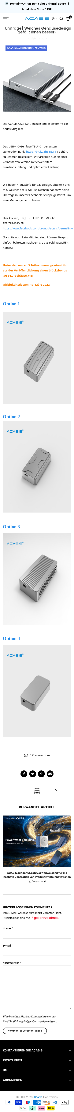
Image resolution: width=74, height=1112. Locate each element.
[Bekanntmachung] (37, 6)
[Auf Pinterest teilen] (41, 773)
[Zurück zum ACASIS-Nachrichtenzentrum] (37, 791)
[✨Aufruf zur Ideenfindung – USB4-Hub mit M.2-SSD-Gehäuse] (55, 791)
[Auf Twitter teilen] (32, 773)
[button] (54, 18)
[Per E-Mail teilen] (50, 773)
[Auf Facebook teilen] (23, 773)
